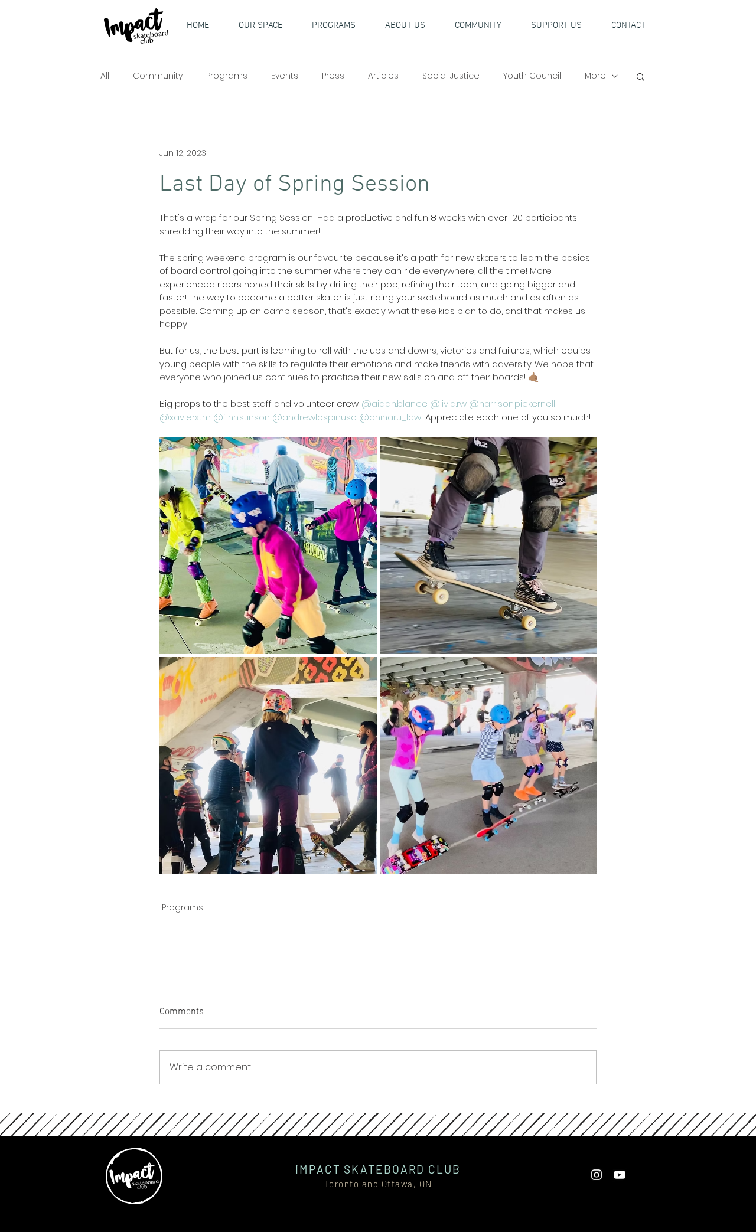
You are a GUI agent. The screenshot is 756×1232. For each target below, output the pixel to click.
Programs (226, 75)
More (595, 75)
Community (158, 75)
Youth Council (532, 75)
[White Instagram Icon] (596, 1175)
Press (333, 75)
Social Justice (451, 75)
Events (284, 75)
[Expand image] (268, 546)
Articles (383, 75)
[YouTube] (619, 1175)
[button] (563, 25)
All (104, 75)
